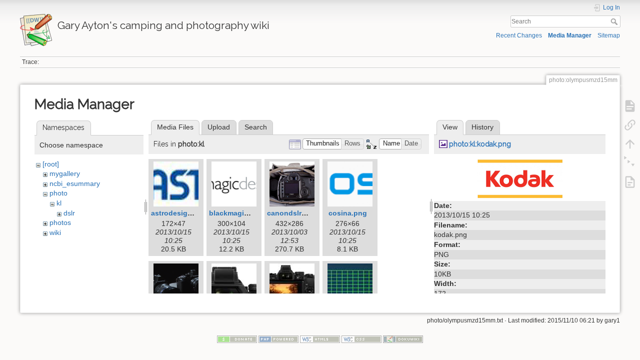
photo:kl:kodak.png (480, 144)
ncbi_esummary (75, 184)
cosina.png (347, 213)
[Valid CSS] (362, 338)
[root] (50, 164)
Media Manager (570, 35)
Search (615, 21)
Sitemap (609, 35)
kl (59, 203)
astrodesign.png (179, 213)
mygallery (65, 174)
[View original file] (520, 178)
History (483, 127)
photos (60, 222)
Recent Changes (519, 35)
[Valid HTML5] (320, 338)
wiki (55, 232)
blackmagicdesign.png (248, 213)
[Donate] (237, 338)
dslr (69, 213)
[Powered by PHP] (278, 338)
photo (59, 193)
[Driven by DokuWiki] (403, 338)
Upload (219, 127)
